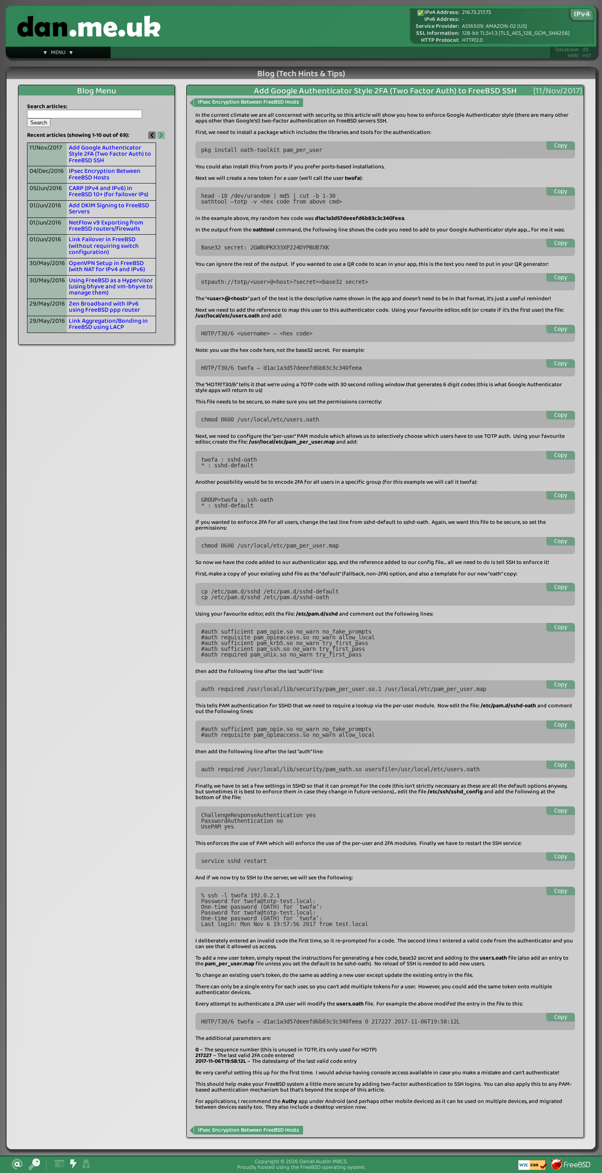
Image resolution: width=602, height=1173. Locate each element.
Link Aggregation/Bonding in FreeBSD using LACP (108, 324)
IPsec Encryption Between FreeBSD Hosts (104, 174)
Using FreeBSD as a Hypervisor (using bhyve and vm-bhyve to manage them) (111, 287)
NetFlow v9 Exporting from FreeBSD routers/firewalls (106, 225)
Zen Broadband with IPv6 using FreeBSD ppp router (104, 307)
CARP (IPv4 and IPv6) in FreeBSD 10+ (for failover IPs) (108, 191)
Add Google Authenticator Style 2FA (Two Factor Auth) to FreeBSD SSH (110, 154)
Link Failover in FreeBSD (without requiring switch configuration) (104, 246)
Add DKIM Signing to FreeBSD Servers (109, 208)
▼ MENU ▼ (58, 53)
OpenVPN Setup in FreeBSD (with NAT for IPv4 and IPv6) (107, 266)
